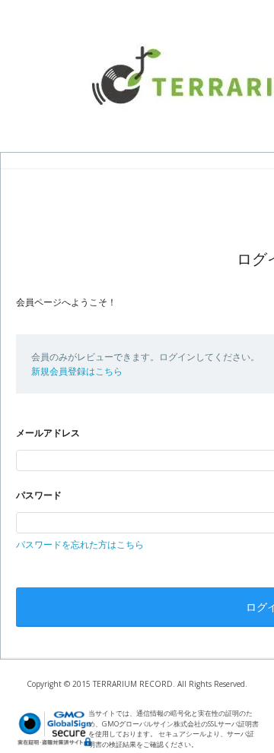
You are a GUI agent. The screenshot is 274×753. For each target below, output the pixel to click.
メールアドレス (48, 432)
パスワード (39, 495)
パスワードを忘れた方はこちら (80, 544)
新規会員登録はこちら (77, 371)
